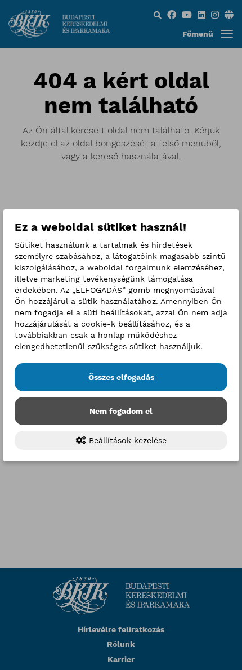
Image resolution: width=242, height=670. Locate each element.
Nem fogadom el (121, 411)
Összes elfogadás (121, 377)
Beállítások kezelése (126, 440)
